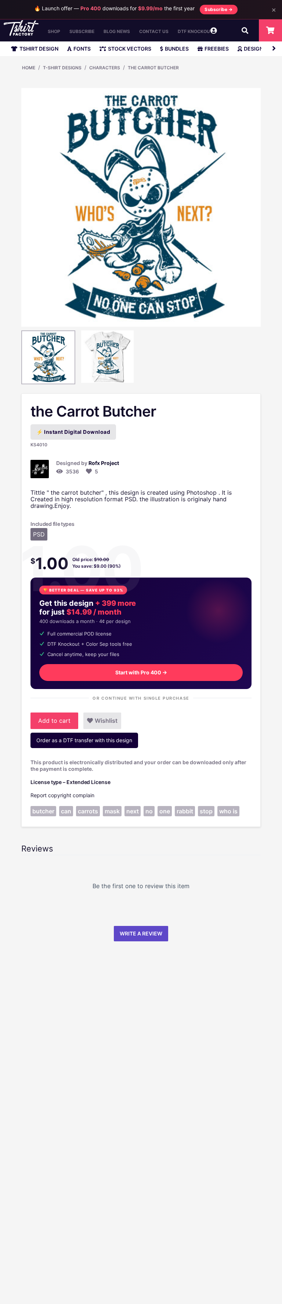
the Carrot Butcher (153, 67)
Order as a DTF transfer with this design (84, 740)
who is (228, 811)
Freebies (217, 48)
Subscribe (81, 31)
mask (112, 811)
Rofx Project (103, 463)
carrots (88, 811)
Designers (258, 48)
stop (206, 811)
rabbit (185, 811)
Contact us (154, 31)
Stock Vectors (129, 48)
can (66, 811)
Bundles (177, 48)
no (149, 811)
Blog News (117, 31)
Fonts (82, 48)
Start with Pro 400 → (141, 672)
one (164, 811)
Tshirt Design (38, 48)
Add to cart (54, 720)
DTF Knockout (195, 31)
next (132, 811)
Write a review (141, 933)
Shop (54, 31)
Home (28, 67)
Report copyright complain (62, 795)
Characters (104, 67)
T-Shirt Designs (62, 67)
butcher (43, 811)
